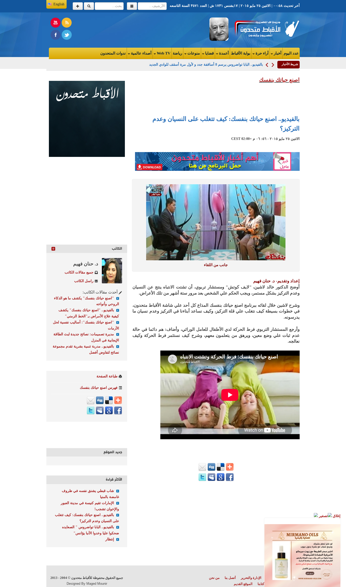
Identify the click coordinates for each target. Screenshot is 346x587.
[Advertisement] (111, 28)
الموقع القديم (243, 584)
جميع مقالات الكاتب (79, 272)
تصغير (323, 516)
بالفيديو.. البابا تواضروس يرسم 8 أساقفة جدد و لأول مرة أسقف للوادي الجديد (206, 64)
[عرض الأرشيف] (132, 6)
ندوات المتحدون (113, 53)
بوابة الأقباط (240, 53)
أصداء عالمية (140, 53)
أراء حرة (261, 53)
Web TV (163, 53)
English (58, 4)
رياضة (177, 53)
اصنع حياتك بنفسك (279, 80)
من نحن (214, 578)
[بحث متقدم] (78, 6)
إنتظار (109, 539)
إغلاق (336, 516)
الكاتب (117, 248)
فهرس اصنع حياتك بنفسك (99, 388)
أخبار (277, 53)
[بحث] (89, 6)
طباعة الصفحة (107, 376)
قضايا (209, 53)
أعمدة (223, 53)
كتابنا (261, 584)
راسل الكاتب (83, 281)
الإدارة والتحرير (251, 578)
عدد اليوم (291, 53)
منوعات (193, 53)
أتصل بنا (230, 578)
